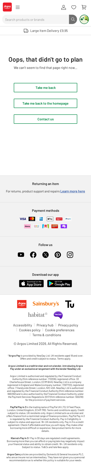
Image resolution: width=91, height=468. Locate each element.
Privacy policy (68, 325)
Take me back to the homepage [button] (45, 103)
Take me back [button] (46, 87)
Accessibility (22, 325)
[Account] (63, 7)
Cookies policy (29, 330)
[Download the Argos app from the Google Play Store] (59, 286)
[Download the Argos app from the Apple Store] (31, 286)
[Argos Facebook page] (33, 255)
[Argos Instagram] (70, 255)
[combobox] (35, 19)
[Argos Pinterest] (58, 255)
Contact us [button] (45, 119)
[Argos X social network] (45, 255)
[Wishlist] (74, 7)
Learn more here (72, 191)
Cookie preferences (59, 330)
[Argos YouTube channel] (21, 255)
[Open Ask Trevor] (84, 19)
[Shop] (17, 7)
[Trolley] (84, 7)
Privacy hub (45, 325)
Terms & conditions (46, 335)
